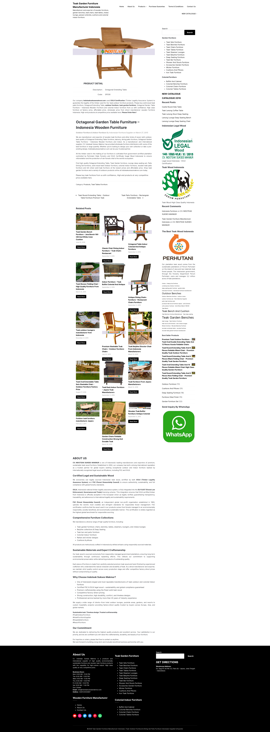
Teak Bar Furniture (173, 60)
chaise (164, 283)
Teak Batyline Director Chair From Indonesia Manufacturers (139, 349)
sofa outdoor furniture (168, 306)
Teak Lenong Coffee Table (172, 110)
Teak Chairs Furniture (174, 47)
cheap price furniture (172, 283)
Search (165, 29)
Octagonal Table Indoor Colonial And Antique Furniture (137, 246)
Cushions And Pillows (174, 70)
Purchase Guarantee (157, 6)
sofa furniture (186, 303)
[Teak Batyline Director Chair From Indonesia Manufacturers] (140, 344)
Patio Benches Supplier (180, 299)
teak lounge (165, 321)
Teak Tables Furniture (99, 184)
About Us (131, 6)
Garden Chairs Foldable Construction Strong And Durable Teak (112, 439)
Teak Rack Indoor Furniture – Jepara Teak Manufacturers (113, 389)
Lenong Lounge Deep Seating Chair (176, 121)
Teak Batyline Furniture (175, 55)
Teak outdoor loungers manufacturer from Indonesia (85, 332)
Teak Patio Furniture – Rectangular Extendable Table (135, 196)
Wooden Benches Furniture (178, 326)
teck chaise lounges (181, 323)
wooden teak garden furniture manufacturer (174, 330)
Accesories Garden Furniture (177, 65)
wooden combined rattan (169, 328)
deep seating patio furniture (169, 288)
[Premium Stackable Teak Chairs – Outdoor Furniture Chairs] (114, 344)
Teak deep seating (188, 314)
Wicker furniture (166, 326)
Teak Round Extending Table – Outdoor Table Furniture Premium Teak (93, 196)
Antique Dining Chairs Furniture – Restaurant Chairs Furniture (137, 299)
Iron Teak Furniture (173, 72)
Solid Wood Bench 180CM (182, 306)
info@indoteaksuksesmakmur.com (89, 690)
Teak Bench (165, 308)
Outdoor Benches (171, 293)
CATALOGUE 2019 (171, 98)
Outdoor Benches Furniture (169, 296)
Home (121, 6)
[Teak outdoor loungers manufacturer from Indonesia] (87, 327)
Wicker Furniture (172, 67)
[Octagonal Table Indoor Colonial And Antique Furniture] (140, 242)
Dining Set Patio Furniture (152, 729)
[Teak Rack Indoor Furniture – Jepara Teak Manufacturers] (114, 385)
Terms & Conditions (175, 6)
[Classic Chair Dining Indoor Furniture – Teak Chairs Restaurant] (114, 246)
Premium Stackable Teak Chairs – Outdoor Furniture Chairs (113, 349)
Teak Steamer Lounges (175, 52)
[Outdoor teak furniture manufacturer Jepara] (87, 416)
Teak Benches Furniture (175, 45)
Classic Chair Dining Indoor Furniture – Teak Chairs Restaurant (113, 250)
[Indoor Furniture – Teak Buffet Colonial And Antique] (114, 279)
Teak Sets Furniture (174, 42)
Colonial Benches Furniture (176, 84)
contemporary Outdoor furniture (170, 286)
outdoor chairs (182, 296)
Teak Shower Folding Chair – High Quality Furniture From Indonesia (87, 286)
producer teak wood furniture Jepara (172, 303)
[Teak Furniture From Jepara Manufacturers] (140, 379)
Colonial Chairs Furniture (176, 86)
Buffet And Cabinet (174, 81)
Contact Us (191, 6)
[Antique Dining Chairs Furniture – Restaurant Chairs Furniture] (140, 295)
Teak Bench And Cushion (175, 311)
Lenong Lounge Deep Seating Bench (176, 118)
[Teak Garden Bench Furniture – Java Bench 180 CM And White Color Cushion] (87, 229)
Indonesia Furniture (169, 211)
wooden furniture (181, 328)
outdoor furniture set (167, 299)
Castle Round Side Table (172, 107)
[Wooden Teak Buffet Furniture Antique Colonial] (140, 409)
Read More (81, 247)
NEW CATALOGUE (189, 14)
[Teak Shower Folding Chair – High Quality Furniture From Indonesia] (87, 281)
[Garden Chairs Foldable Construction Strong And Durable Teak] (114, 434)
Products (141, 6)
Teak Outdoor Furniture (175, 321)
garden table (181, 288)
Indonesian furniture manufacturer (182, 290)
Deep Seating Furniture (175, 57)
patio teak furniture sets (168, 301)
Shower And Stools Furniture (177, 62)
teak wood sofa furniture (168, 323)
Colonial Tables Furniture (176, 89)
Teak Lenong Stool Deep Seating (175, 114)
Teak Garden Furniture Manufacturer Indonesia (86, 5)
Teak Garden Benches (178, 317)
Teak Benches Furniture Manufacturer (172, 314)
